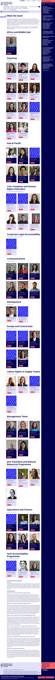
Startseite (4, 9)
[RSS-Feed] (25, 0)
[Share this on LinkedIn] (3, 16)
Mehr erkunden (45, 70)
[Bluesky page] (22, 0)
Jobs (9, 669)
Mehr (8, 53)
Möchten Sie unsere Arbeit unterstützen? (48, 37)
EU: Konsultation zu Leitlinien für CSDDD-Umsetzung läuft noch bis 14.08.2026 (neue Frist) (48, 32)
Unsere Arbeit (17, 6)
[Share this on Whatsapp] (0, 16)
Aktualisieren (51, 3)
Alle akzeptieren (41, 677)
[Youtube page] (23, 0)
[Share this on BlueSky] (4, 16)
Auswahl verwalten (50, 677)
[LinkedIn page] (21, 0)
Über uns (8, 9)
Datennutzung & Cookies (16, 669)
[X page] (19, 0)
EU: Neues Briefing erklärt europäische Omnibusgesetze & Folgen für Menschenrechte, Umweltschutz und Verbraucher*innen (48, 66)
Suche (39, 0)
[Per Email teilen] (5, 16)
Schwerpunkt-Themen (23, 6)
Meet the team (13, 9)
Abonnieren (34, 0)
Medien (12, 669)
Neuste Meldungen (6, 6)
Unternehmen (12, 6)
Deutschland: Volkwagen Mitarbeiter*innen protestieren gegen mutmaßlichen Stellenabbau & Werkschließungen (48, 58)
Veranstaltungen (5, 669)
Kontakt (22, 669)
